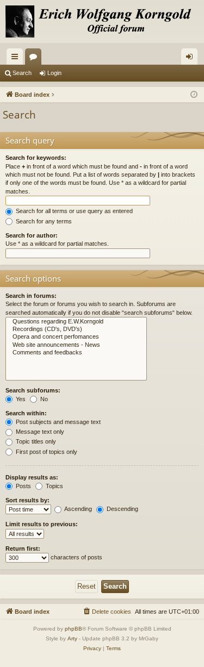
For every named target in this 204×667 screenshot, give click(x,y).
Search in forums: (31, 295)
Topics (53, 486)
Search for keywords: (35, 157)
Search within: (26, 413)
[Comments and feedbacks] (76, 353)
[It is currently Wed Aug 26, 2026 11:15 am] (193, 95)
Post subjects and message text (57, 422)
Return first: (22, 548)
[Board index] (102, 21)
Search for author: (31, 235)
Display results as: (31, 477)
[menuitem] (106, 612)
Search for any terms (43, 221)
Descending (121, 509)
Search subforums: (32, 390)
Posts (22, 486)
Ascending (77, 509)
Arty (72, 638)
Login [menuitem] (191, 59)
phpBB (73, 629)
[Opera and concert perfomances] (76, 337)
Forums (35, 59)
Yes (20, 399)
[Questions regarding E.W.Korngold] (76, 322)
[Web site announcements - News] (76, 345)
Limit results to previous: (41, 524)
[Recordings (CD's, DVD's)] (76, 329)
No (43, 399)
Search (22, 73)
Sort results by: (27, 500)
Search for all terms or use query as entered (73, 211)
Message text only (39, 431)
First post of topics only (45, 451)
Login (54, 73)
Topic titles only (35, 441)
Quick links (17, 59)
